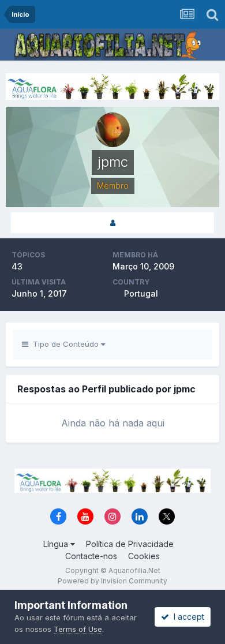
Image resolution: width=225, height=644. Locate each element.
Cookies (144, 556)
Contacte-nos (91, 556)
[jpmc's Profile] (112, 223)
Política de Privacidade (130, 544)
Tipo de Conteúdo (64, 344)
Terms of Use (78, 629)
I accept (186, 616)
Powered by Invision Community (112, 580)
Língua (56, 544)
